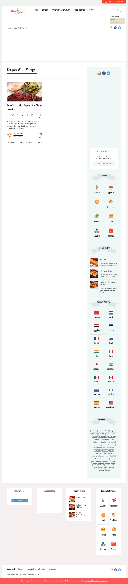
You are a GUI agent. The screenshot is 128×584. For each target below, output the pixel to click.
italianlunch (108, 453)
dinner (95, 436)
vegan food (102, 467)
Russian (97, 395)
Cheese (111, 236)
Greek (111, 343)
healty (94, 445)
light (107, 456)
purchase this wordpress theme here (96, 581)
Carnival (97, 236)
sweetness (101, 464)
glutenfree (103, 442)
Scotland (111, 394)
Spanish (97, 407)
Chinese (97, 317)
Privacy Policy (31, 569)
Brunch (96, 222)
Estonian (111, 330)
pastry (113, 459)
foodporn (95, 442)
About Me (41, 569)
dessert (113, 433)
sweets (108, 464)
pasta (107, 459)
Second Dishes (36, 115)
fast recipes (111, 436)
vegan (95, 467)
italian (111, 450)
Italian (111, 356)
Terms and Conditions (15, 569)
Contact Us (52, 569)
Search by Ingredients (61, 10)
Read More (11, 142)
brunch (102, 433)
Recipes (45, 10)
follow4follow (105, 439)
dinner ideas (102, 436)
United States (111, 407)
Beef (96, 207)
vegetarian (101, 470)
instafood (97, 450)
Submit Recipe (79, 10)
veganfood (111, 467)
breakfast (95, 433)
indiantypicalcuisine (99, 447)
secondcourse (96, 461)
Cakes (111, 222)
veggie (108, 470)
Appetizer (23, 115)
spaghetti (113, 461)
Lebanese (110, 369)
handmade (112, 442)
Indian (97, 356)
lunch (102, 459)
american (94, 431)
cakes (107, 433)
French (96, 343)
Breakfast (111, 207)
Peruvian (111, 382)
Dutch (111, 317)
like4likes (95, 459)
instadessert (110, 447)
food (113, 439)
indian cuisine (111, 445)
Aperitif (97, 193)
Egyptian (97, 330)
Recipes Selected (18, 134)
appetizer (113, 431)
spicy (94, 464)
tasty (113, 464)
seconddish (105, 461)
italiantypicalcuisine (98, 456)
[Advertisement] (64, 47)
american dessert (104, 431)
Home (36, 10)
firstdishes (96, 439)
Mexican (97, 382)
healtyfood (101, 445)
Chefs (91, 10)
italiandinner (99, 453)
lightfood (113, 456)
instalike (104, 450)
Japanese (96, 369)
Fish (29, 115)
